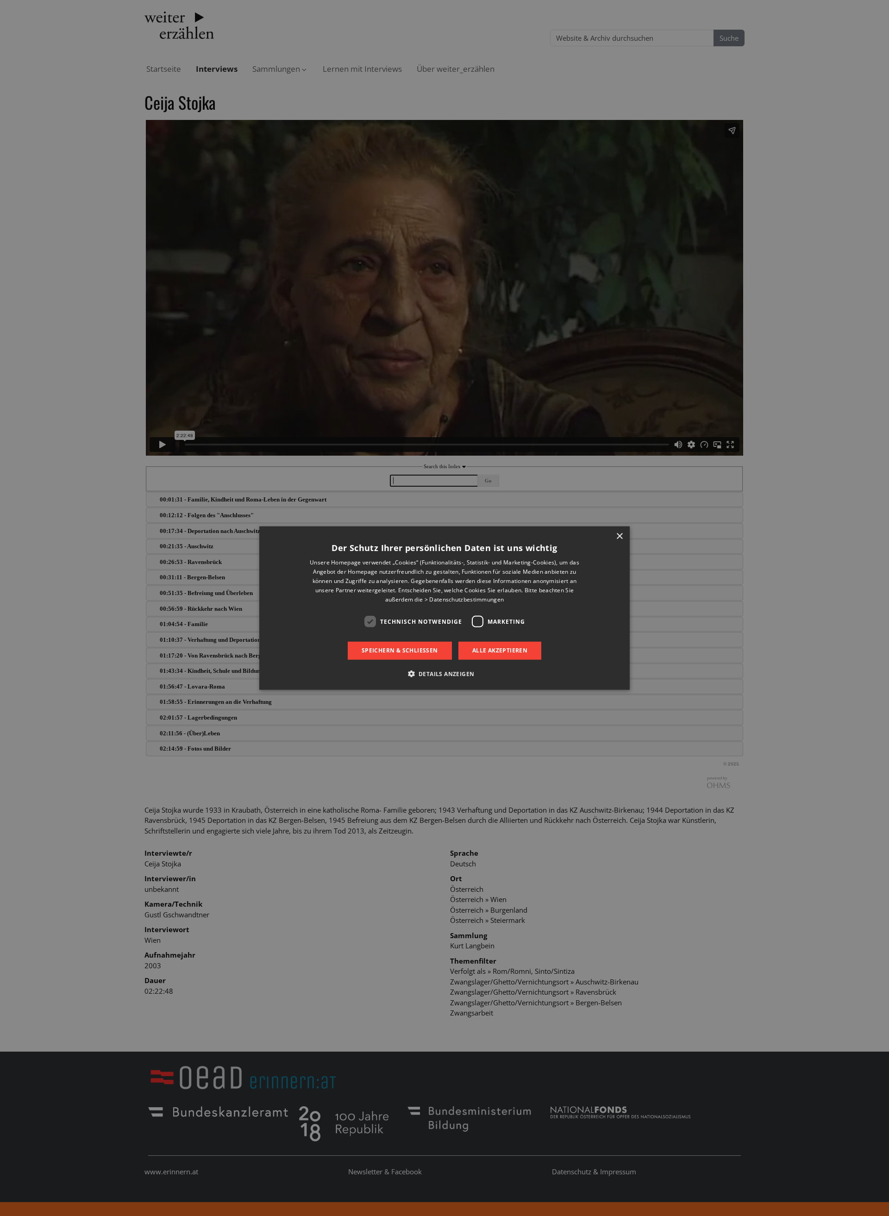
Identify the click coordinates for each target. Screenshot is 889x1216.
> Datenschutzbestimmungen (464, 599)
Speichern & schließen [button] (400, 650)
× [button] (619, 536)
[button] (445, 673)
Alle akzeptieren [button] (499, 650)
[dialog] (444, 608)
